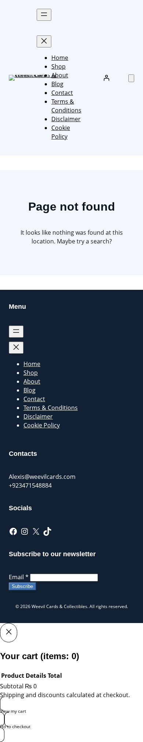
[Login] (106, 77)
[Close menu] (44, 41)
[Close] (8, 632)
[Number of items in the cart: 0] (131, 78)
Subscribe (22, 586)
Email (19, 577)
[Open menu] (44, 15)
